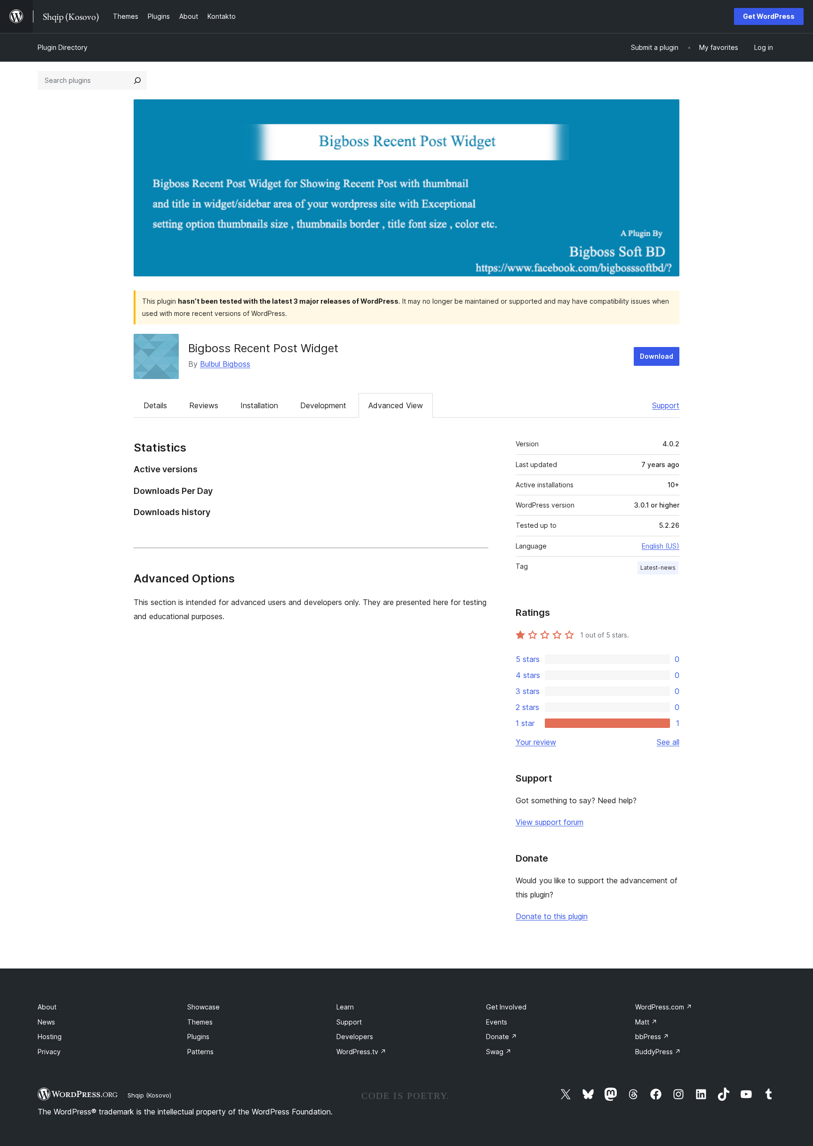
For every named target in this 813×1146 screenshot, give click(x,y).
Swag (498, 1052)
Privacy (49, 1052)
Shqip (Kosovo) (149, 1095)
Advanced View (395, 405)
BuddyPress (658, 1052)
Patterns (200, 1052)
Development (323, 405)
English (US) (660, 546)
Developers (354, 1037)
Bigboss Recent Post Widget (263, 348)
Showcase (203, 1007)
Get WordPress (769, 16)
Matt (646, 1022)
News (46, 1022)
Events (496, 1022)
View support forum (549, 822)
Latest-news (658, 567)
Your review (536, 742)
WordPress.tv (361, 1052)
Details (155, 405)
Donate (501, 1037)
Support (665, 405)
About (47, 1007)
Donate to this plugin (552, 916)
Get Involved (506, 1007)
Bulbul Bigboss (225, 364)
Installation (259, 405)
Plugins (198, 1037)
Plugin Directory (63, 47)
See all (668, 742)
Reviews (203, 405)
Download (656, 356)
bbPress (652, 1037)
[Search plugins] (137, 80)
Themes (200, 1022)
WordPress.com (663, 1007)
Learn (345, 1007)
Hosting (50, 1037)
